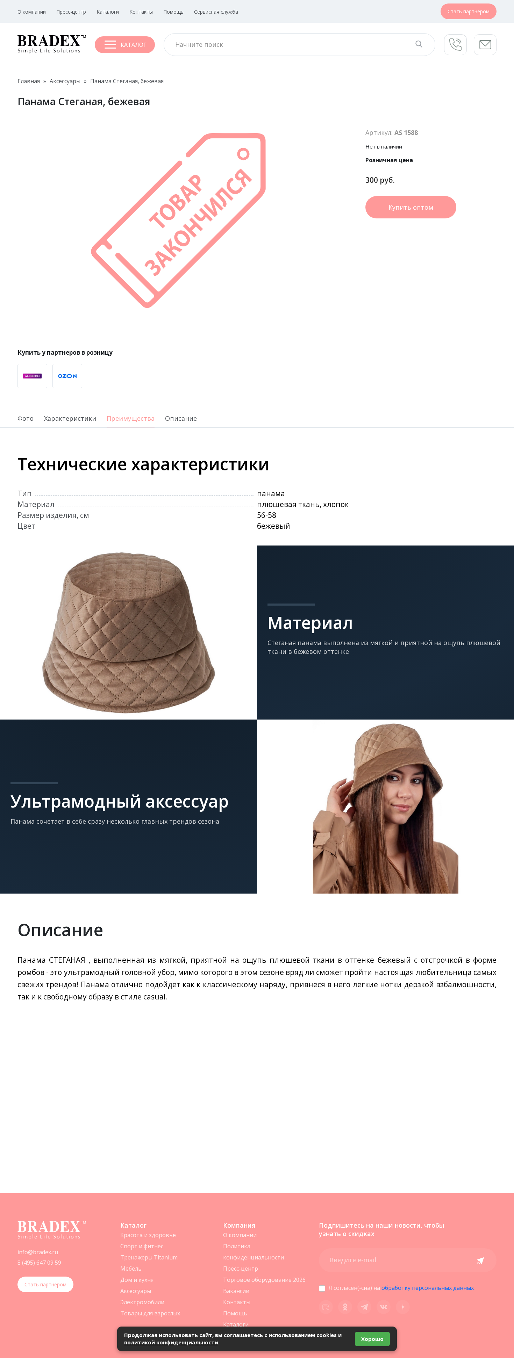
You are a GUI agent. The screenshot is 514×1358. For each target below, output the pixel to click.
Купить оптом (410, 207)
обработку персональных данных (427, 1288)
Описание (181, 418)
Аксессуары (135, 1291)
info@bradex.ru (37, 1252)
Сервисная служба (216, 11)
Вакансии (236, 1291)
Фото (25, 418)
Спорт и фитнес (141, 1246)
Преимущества (131, 418)
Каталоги (108, 11)
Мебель (131, 1268)
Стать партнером (469, 11)
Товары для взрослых (150, 1313)
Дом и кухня (137, 1280)
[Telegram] (364, 1307)
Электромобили (142, 1302)
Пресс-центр (71, 11)
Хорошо (372, 1338)
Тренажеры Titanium (149, 1257)
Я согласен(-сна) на (401, 1288)
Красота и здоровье (148, 1235)
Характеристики (70, 418)
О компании (31, 11)
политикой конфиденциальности (171, 1342)
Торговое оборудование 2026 (264, 1280)
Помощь (173, 11)
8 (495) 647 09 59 (39, 1262)
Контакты (141, 11)
